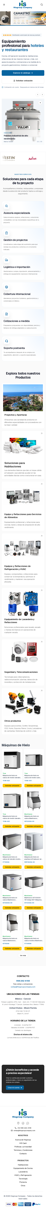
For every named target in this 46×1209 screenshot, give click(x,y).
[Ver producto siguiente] (42, 94)
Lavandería (23, 1172)
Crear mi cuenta (13, 1088)
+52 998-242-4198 (24, 1128)
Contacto (23, 1153)
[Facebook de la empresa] (23, 1123)
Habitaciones (23, 1165)
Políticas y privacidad (23, 1147)
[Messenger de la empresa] (27, 1123)
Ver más (23, 955)
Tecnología (23, 1179)
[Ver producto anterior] (38, 94)
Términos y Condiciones (23, 1150)
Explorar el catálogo (21, 73)
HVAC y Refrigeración (23, 1175)
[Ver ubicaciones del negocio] (18, 1123)
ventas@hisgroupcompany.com (24, 1131)
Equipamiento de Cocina (23, 1168)
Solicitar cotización (24, 81)
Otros (23, 1185)
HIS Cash (23, 1143)
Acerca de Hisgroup (23, 1140)
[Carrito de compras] (42, 4)
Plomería (23, 1182)
